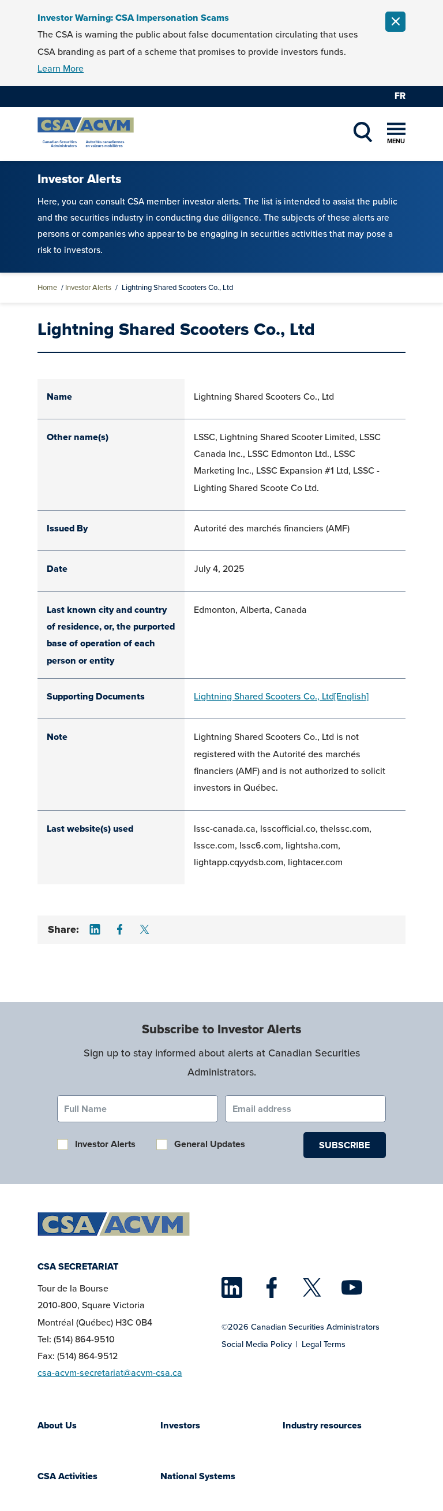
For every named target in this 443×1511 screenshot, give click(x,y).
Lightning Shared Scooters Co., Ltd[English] (281, 696)
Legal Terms (324, 1344)
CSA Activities (67, 1476)
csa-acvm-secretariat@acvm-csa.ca (109, 1372)
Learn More (60, 68)
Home (47, 287)
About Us (57, 1425)
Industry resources (322, 1425)
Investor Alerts (88, 287)
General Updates (209, 1144)
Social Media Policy (257, 1344)
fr (400, 95)
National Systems (197, 1476)
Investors (180, 1425)
